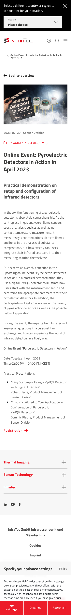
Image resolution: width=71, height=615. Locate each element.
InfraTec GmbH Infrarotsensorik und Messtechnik (35, 532)
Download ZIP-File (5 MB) (28, 143)
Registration (13, 430)
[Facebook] (20, 504)
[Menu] (65, 40)
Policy (63, 568)
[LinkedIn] (5, 504)
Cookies (35, 545)
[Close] (64, 6)
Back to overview (21, 76)
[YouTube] (13, 504)
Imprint (35, 555)
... (5, 56)
